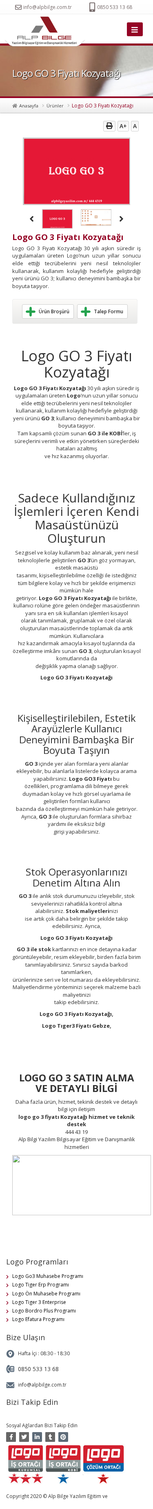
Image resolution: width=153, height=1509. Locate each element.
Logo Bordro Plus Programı (44, 1310)
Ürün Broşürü (54, 311)
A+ (123, 126)
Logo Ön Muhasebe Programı (46, 1293)
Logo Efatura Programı (38, 1319)
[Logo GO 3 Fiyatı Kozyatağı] (47, 31)
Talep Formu (108, 311)
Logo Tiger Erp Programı (40, 1284)
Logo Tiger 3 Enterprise (39, 1302)
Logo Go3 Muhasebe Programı (47, 1276)
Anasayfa (28, 106)
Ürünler (55, 106)
